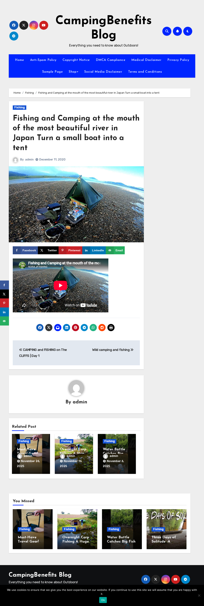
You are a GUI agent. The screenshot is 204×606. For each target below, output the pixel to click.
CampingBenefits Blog (40, 575)
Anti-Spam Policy (43, 60)
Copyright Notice (76, 60)
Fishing (19, 107)
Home (19, 60)
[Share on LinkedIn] (4, 312)
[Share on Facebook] (4, 285)
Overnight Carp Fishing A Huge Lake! (75, 542)
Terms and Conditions (145, 71)
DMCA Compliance (111, 60)
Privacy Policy (178, 60)
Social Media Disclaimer (103, 71)
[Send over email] (4, 321)
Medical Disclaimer (146, 60)
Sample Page (52, 71)
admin (29, 159)
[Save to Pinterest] (4, 303)
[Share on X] (4, 294)
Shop (72, 71)
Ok (103, 600)
